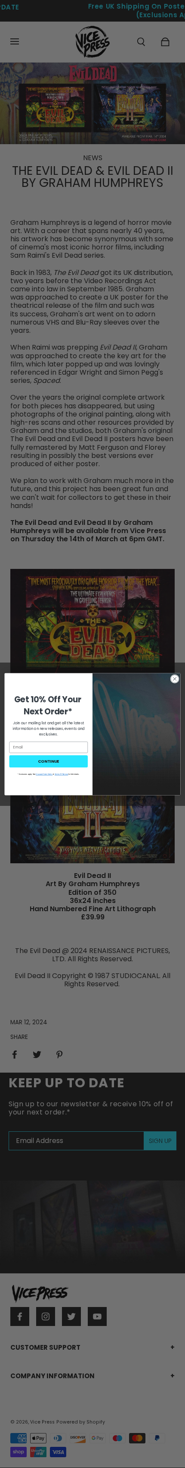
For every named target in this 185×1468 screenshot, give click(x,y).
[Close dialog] (175, 678)
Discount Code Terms (44, 774)
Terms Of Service (61, 774)
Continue (48, 761)
